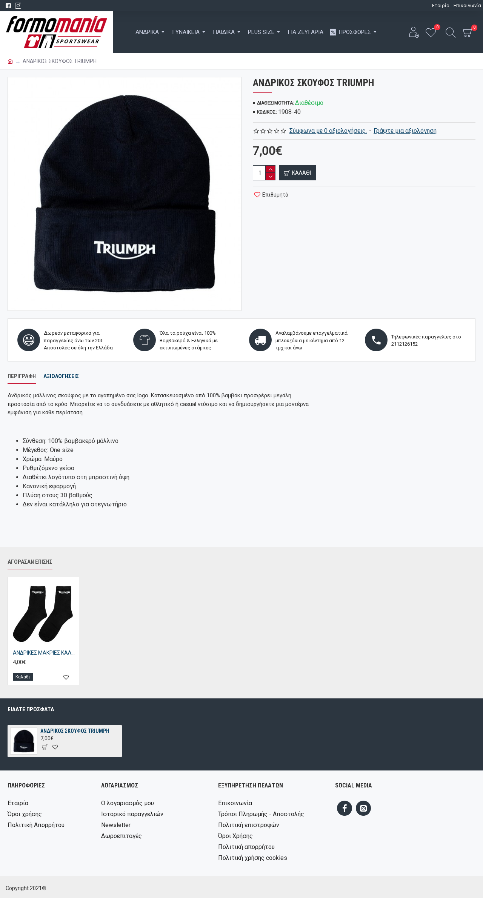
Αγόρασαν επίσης (30, 561)
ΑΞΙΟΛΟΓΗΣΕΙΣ (61, 376)
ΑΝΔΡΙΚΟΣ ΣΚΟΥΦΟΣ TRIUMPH (74, 731)
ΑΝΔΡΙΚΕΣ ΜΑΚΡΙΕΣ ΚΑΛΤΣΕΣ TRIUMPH (45, 653)
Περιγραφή (22, 376)
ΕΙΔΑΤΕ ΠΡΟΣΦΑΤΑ (31, 709)
